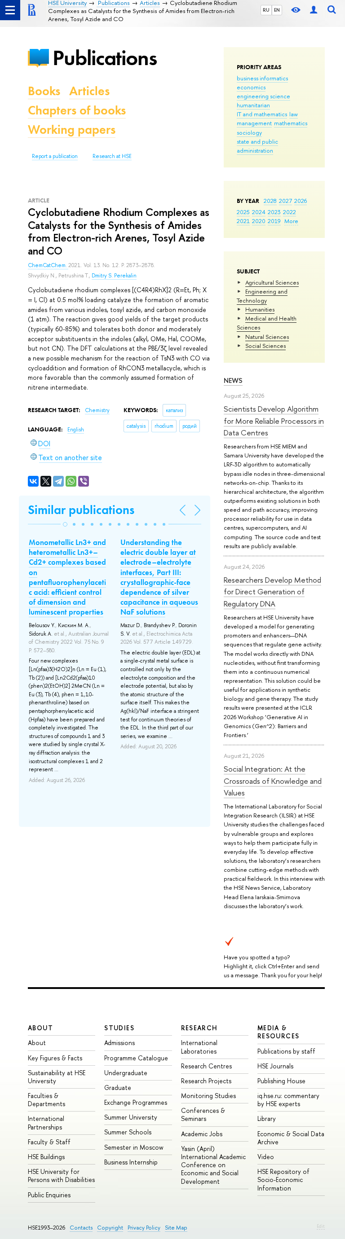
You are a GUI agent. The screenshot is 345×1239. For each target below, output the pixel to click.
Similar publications (81, 510)
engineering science (263, 96)
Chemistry (97, 410)
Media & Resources (278, 1032)
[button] (65, 524)
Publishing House (281, 1080)
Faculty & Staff (49, 1142)
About (40, 1028)
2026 (300, 201)
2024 (258, 212)
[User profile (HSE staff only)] (313, 10)
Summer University (130, 1117)
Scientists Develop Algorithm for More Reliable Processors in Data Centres (274, 421)
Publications (105, 57)
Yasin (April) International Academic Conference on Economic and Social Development (213, 1165)
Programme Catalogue (136, 1058)
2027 (285, 201)
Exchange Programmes (135, 1102)
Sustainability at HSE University (56, 1076)
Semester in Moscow (134, 1147)
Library (266, 1118)
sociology (249, 132)
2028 (270, 201)
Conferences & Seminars (203, 1114)
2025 (243, 212)
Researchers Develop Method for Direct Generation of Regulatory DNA (272, 592)
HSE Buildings (46, 1156)
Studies (119, 1028)
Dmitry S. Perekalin (114, 275)
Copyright (110, 1227)
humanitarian (253, 105)
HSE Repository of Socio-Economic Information (283, 1179)
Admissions (119, 1042)
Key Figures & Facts (55, 1058)
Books (44, 91)
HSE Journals (275, 1066)
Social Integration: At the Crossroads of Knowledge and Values (273, 781)
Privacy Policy (144, 1227)
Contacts (81, 1227)
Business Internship (131, 1162)
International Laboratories (199, 1046)
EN (277, 10)
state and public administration (257, 145)
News (233, 380)
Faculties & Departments (46, 1099)
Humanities (259, 309)
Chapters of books (77, 110)
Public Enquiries (49, 1195)
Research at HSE (112, 156)
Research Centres (206, 1066)
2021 (243, 221)
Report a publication (55, 156)
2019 (274, 221)
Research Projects (206, 1080)
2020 (258, 221)
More (291, 221)
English (75, 429)
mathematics (290, 123)
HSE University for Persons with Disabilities (61, 1175)
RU (266, 10)
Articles (89, 91)
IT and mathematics (262, 114)
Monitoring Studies (208, 1095)
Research (199, 1028)
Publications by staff (286, 1051)
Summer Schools (127, 1132)
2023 (274, 212)
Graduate (117, 1087)
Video (265, 1156)
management (254, 123)
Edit (321, 1226)
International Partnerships (46, 1122)
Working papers (71, 129)
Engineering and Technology (262, 295)
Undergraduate (125, 1072)
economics (251, 87)
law (293, 114)
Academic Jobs (201, 1133)
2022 (289, 212)
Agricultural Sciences (272, 282)
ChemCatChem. (48, 265)
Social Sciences (265, 346)
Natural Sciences (267, 337)
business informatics (262, 78)
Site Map (176, 1227)
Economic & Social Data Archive (290, 1137)
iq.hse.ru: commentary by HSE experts (288, 1099)
